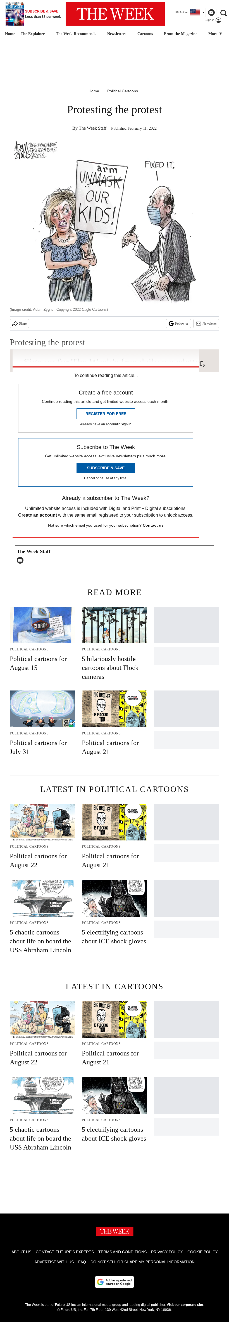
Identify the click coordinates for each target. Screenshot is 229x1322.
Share (23, 323)
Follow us (182, 323)
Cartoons (145, 34)
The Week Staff (92, 128)
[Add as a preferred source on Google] (114, 1282)
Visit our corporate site (185, 1305)
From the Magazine (180, 34)
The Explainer (33, 34)
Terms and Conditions (122, 1252)
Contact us (153, 525)
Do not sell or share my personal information (142, 1262)
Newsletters (116, 34)
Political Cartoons (122, 91)
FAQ (82, 1262)
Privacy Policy (167, 1252)
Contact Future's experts (65, 1252)
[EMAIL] (21, 560)
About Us (21, 1252)
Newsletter (209, 323)
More (213, 34)
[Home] (9, 34)
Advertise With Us (54, 1262)
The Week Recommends (76, 34)
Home (94, 91)
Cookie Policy (202, 1252)
